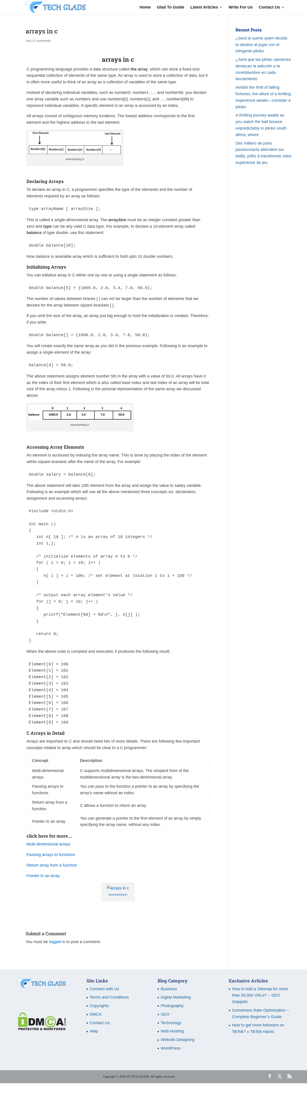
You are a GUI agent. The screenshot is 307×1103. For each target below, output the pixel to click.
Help (94, 1031)
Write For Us (241, 7)
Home (145, 7)
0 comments (42, 40)
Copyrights (99, 1006)
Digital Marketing (176, 997)
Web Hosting (172, 1031)
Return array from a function (52, 865)
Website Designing (177, 1039)
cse (28, 40)
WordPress (171, 1048)
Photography (172, 1006)
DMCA (96, 1014)
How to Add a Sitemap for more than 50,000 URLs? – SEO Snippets (260, 995)
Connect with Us (104, 989)
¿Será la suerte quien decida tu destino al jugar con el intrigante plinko (261, 44)
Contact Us (269, 7)
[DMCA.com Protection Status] (40, 1029)
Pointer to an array (43, 876)
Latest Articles (204, 7)
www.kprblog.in (118, 894)
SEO (165, 1014)
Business (169, 989)
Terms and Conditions (109, 997)
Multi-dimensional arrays (48, 844)
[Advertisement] (264, 252)
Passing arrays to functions (51, 854)
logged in (57, 942)
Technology (171, 1023)
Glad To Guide (170, 7)
